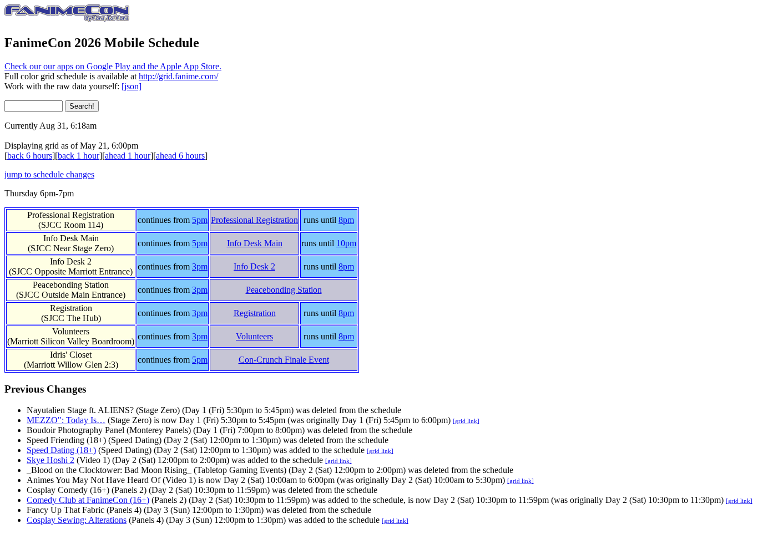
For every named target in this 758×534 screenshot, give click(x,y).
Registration (255, 313)
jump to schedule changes (49, 174)
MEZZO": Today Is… (66, 420)
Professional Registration (254, 220)
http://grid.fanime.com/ (178, 76)
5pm (200, 220)
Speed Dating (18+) (61, 450)
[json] (132, 86)
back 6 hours (29, 155)
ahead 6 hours (180, 155)
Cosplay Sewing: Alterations (77, 520)
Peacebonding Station (284, 289)
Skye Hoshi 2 (50, 460)
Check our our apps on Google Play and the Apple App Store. (112, 66)
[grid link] (466, 421)
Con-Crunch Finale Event (284, 359)
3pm (200, 266)
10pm (346, 243)
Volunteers (254, 336)
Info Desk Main (254, 243)
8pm (346, 220)
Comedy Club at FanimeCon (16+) (88, 500)
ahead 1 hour (127, 155)
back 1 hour (78, 155)
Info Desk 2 (254, 266)
